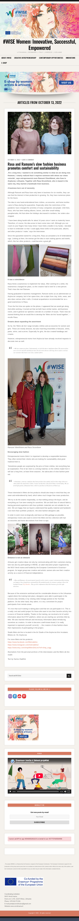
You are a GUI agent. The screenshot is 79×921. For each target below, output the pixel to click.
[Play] (10, 791)
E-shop (4, 62)
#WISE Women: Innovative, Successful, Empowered (39, 44)
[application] (39, 776)
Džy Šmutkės (26, 584)
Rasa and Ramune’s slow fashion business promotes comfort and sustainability (37, 166)
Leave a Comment (28, 159)
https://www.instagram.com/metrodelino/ (23, 645)
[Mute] (65, 791)
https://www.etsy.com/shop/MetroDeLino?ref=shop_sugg (29, 648)
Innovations (70, 57)
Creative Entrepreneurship (25, 57)
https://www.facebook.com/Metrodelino (22, 642)
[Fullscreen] (69, 791)
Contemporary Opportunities (51, 57)
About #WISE (6, 57)
